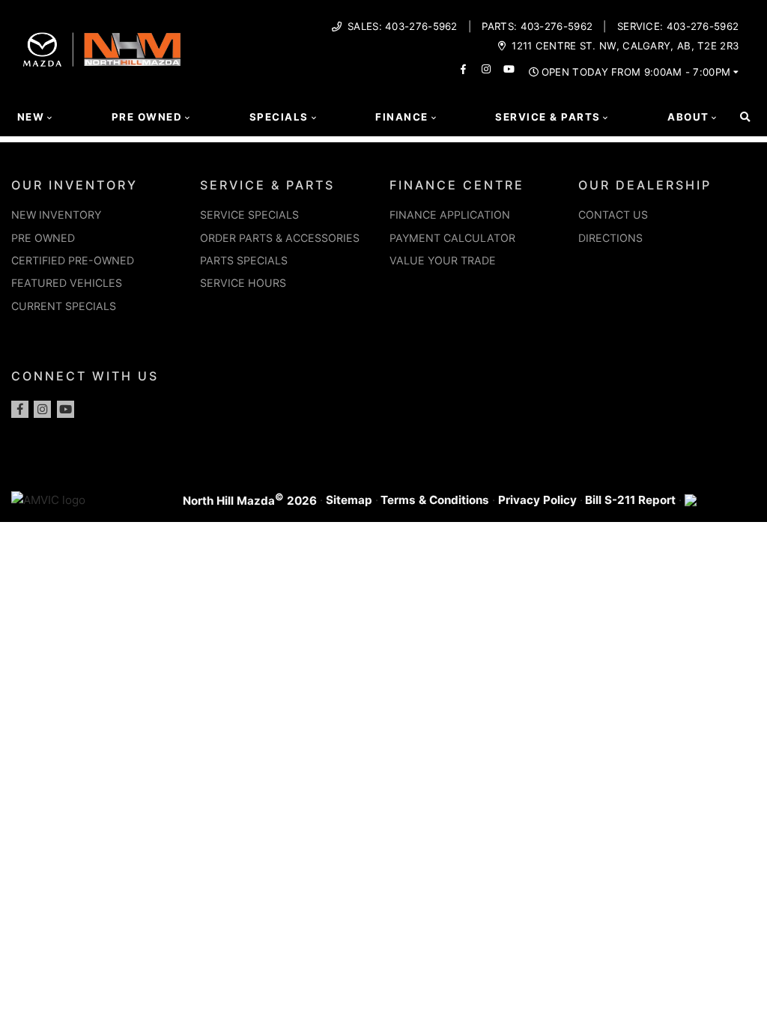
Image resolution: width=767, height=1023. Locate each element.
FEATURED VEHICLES (66, 282)
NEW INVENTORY (56, 214)
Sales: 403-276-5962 (403, 26)
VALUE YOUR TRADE (442, 260)
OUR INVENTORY (74, 184)
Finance (401, 117)
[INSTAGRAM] (486, 69)
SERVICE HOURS (243, 282)
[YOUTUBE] (509, 69)
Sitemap (349, 500)
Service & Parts (547, 117)
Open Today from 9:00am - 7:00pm (636, 72)
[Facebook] (19, 409)
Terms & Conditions (435, 500)
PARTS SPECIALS (244, 260)
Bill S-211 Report (630, 500)
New (30, 117)
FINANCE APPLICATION (449, 214)
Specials (279, 117)
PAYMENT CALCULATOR (452, 237)
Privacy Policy (537, 500)
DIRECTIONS (610, 237)
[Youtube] (65, 409)
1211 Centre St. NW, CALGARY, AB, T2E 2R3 (625, 46)
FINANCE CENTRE (456, 184)
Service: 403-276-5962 (678, 26)
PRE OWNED (43, 237)
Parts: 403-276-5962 (537, 26)
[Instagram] (42, 409)
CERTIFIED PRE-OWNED (72, 260)
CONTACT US (613, 214)
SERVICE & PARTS (267, 184)
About (688, 117)
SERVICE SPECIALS (249, 214)
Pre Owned (147, 117)
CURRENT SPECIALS (63, 306)
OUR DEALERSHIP (645, 184)
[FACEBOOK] (463, 69)
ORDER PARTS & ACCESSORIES (280, 237)
